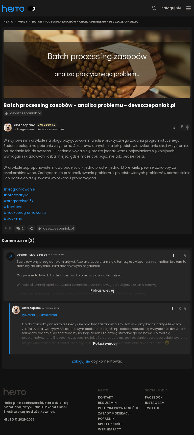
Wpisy (22, 22)
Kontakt (105, 397)
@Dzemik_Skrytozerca (39, 315)
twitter (152, 408)
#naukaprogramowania (25, 212)
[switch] (32, 8)
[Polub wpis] (188, 127)
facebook (153, 397)
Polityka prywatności (118, 408)
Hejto (8, 22)
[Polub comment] (185, 255)
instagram (154, 403)
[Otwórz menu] (188, 8)
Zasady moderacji (114, 413)
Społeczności (110, 424)
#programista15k (18, 200)
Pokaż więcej (102, 290)
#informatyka (16, 195)
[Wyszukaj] (154, 8)
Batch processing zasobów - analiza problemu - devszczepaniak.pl (85, 22)
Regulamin (107, 403)
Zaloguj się (171, 8)
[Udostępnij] (31, 228)
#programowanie (19, 189)
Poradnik (106, 419)
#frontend (13, 206)
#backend (13, 218)
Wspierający (109, 429)
